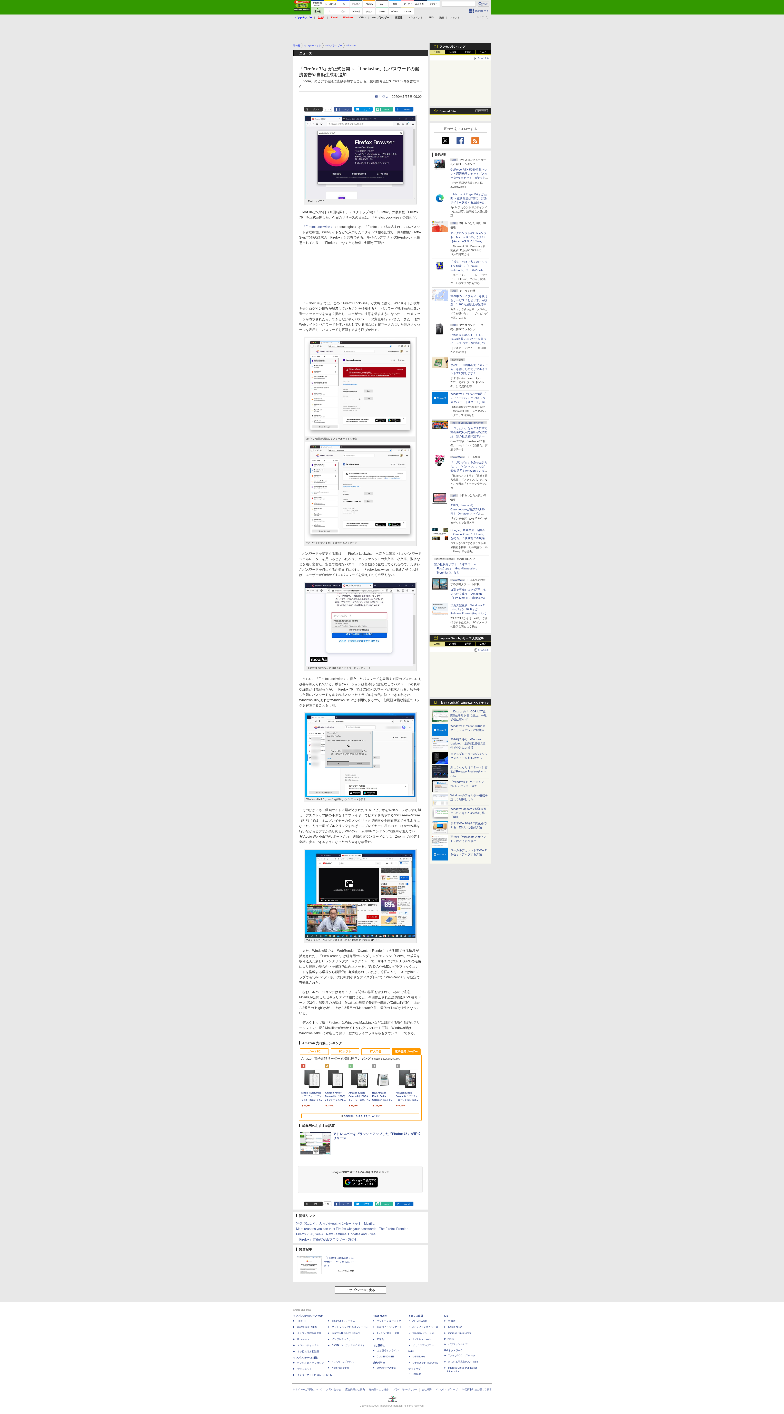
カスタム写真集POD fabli (463, 1361)
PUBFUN (449, 1339)
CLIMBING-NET (385, 1356)
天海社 (451, 1320)
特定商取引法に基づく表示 (477, 1389)
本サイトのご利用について (307, 1389)
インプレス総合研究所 (309, 1333)
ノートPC (314, 1051)
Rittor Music (380, 1315)
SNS (431, 17)
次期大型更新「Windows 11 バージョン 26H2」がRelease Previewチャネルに (468, 609)
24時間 (453, 52)
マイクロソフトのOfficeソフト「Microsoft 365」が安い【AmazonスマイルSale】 (468, 237)
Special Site (448, 111)
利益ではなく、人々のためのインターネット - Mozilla (335, 1223)
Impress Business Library (346, 1333)
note (386, 109)
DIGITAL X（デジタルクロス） (348, 1345)
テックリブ (414, 1368)
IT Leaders (303, 1339)
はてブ (366, 109)
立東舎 (380, 1339)
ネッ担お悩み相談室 (308, 1351)
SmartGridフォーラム (343, 1320)
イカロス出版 (415, 1315)
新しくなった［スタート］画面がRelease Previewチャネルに (469, 771)
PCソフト (345, 1051)
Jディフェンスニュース (425, 1327)
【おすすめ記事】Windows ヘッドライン (464, 702)
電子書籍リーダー (406, 1051)
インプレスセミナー (343, 1339)
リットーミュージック (389, 1320)
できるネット (304, 1368)
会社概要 (427, 1389)
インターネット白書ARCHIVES (314, 1375)
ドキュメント (415, 17)
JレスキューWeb (421, 1339)
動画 (441, 17)
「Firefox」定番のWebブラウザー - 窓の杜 (327, 1239)
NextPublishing (340, 1367)
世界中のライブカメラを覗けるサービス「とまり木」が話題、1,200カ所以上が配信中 (469, 300)
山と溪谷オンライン (388, 1350)
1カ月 (483, 52)
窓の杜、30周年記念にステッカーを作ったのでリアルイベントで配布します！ (469, 369)
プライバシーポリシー (405, 1389)
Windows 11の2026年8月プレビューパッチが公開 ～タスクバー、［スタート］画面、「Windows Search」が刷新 (468, 402)
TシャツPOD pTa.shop (461, 1355)
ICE (446, 1315)
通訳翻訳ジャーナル (423, 1333)
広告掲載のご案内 (355, 1389)
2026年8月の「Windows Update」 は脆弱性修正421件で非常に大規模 (468, 743)
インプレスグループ (447, 1389)
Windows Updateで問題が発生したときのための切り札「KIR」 (468, 813)
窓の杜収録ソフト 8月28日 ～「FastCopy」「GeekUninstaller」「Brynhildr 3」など (456, 568)
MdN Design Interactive (425, 1362)
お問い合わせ (333, 1389)
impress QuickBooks (459, 1333)
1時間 (437, 52)
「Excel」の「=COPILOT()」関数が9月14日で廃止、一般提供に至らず (469, 715)
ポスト (316, 109)
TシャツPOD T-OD (388, 1333)
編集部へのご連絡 (379, 1389)
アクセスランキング (452, 46)
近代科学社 (379, 1362)
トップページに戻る (360, 1290)
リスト (328, 109)
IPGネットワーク (453, 1350)
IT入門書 (375, 1051)
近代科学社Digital (386, 1367)
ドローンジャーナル (308, 1345)
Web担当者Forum (307, 1327)
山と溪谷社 (379, 1345)
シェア (345, 109)
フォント (455, 17)
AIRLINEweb (419, 1320)
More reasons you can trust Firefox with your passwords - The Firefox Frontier (352, 1229)
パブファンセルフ (458, 1344)
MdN (411, 1351)
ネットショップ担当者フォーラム (350, 1327)
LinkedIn (407, 109)
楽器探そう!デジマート (389, 1327)
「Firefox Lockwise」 (317, 227)
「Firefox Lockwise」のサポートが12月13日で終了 (339, 1262)
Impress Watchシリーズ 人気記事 (462, 638)
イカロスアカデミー (423, 1345)
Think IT (301, 1320)
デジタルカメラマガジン (310, 1362)
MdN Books (418, 1356)
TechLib (416, 1374)
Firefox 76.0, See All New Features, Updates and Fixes (335, 1234)
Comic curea (455, 1327)
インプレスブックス (343, 1361)
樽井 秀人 (382, 96)
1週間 (468, 52)
